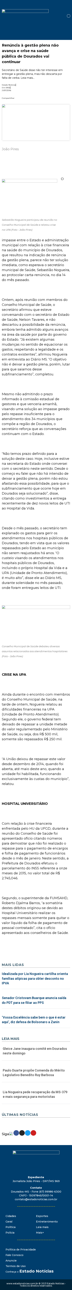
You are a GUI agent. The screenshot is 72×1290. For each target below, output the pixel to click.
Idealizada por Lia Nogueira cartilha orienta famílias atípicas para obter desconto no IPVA (35, 978)
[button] (68, 15)
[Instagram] (22, 1133)
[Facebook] (16, 1133)
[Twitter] (27, 1133)
